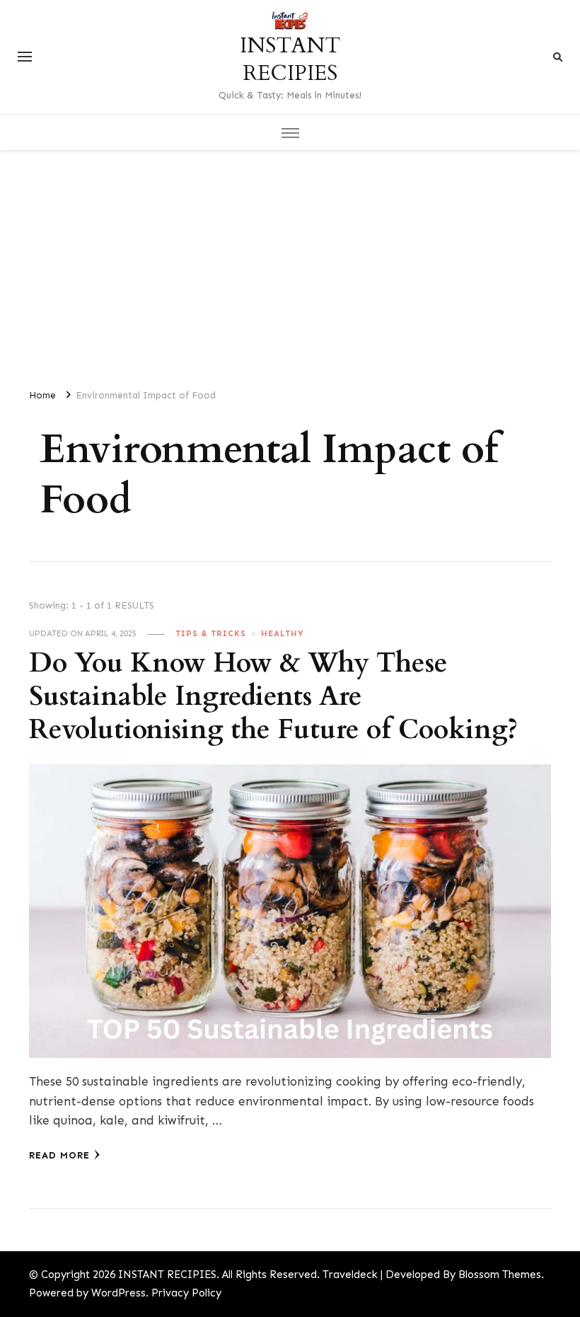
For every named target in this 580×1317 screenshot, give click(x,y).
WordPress (118, 1293)
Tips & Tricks (210, 633)
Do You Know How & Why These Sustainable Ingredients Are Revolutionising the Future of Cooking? (273, 696)
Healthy (282, 633)
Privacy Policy (186, 1293)
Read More (59, 1155)
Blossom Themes (499, 1274)
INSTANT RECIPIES (290, 59)
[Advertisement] (290, 263)
